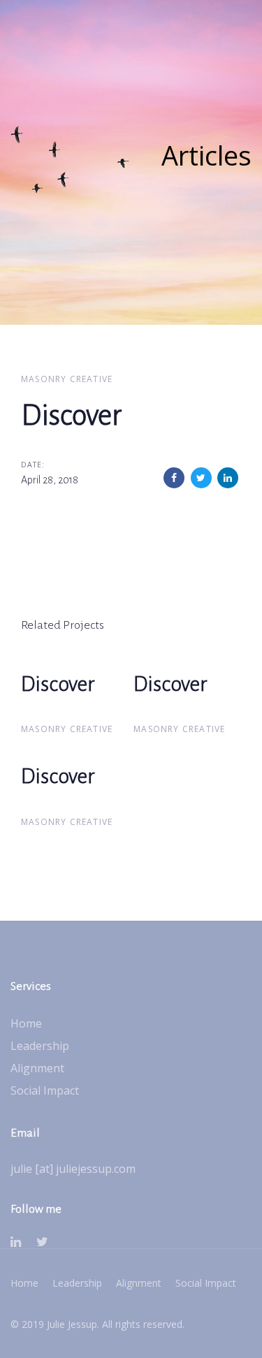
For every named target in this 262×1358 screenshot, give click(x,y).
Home (26, 1023)
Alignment (37, 1068)
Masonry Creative (66, 379)
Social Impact (44, 1090)
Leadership (39, 1045)
